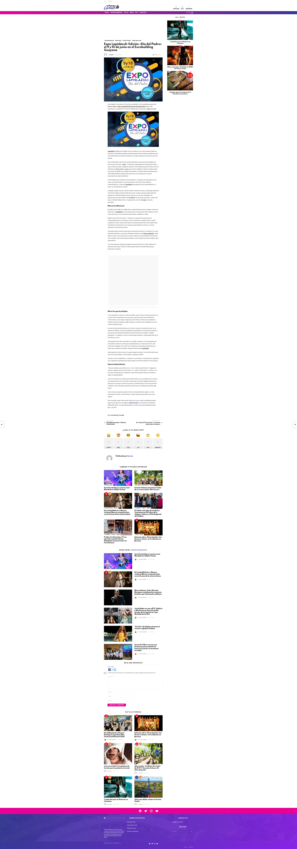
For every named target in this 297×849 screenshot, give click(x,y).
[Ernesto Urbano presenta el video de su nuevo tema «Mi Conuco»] (148, 478)
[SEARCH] (189, 12)
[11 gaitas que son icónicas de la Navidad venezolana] (180, 80)
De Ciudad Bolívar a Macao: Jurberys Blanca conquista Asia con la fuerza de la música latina (117, 512)
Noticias (113, 534)
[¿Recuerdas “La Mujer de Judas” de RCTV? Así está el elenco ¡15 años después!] (148, 753)
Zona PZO (143, 12)
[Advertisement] (133, 28)
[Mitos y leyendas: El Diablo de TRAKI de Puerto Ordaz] (180, 55)
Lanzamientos (145, 485)
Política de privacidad (132, 825)
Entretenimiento (116, 12)
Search (191, 831)
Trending (188, 9)
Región (148, 507)
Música (151, 485)
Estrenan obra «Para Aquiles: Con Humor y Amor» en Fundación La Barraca (148, 539)
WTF (136, 12)
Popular (176, 9)
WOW (131, 12)
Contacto (110, 1)
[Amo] (109, 493)
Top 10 (126, 12)
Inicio (105, 1)
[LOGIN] (192, 12)
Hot (182, 9)
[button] (109, 670)
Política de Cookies (131, 828)
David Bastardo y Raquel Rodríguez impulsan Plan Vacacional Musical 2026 (114, 734)
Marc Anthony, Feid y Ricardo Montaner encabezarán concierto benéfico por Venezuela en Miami (148, 592)
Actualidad (138, 485)
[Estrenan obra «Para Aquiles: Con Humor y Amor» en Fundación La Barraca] (148, 527)
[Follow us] (187, 12)
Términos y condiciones (132, 831)
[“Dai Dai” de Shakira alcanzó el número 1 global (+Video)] (118, 634)
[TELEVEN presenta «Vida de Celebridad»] (2, 424)
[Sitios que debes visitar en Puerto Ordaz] (148, 787)
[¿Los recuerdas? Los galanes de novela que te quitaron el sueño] (118, 753)
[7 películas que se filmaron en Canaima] (118, 787)
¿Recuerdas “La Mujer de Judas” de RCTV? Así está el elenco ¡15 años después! (147, 768)
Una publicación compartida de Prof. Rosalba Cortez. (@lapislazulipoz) (127, 307)
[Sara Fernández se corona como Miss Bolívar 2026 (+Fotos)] (118, 478)
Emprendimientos (131, 822)
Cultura (143, 507)
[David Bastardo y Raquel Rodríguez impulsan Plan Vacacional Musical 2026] (118, 723)
